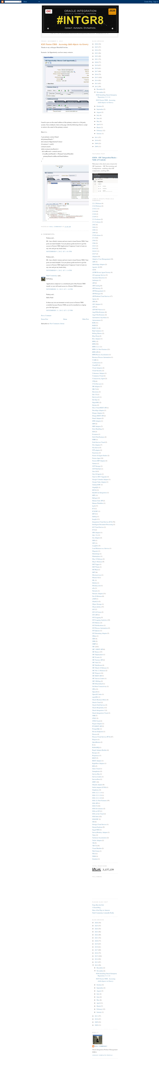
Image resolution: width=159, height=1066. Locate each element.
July (98, 115)
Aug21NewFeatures (98, 315)
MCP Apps (95, 564)
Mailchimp (95, 554)
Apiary (94, 299)
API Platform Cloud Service (101, 296)
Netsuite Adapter (97, 593)
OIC (93, 647)
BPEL (94, 341)
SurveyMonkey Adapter (99, 832)
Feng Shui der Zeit (98, 905)
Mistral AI (95, 577)
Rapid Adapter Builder (99, 750)
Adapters (95, 256)
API (93, 283)
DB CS (94, 389)
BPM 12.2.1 (96, 347)
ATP (93, 307)
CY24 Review (96, 384)
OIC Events (96, 657)
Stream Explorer (97, 827)
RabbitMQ (95, 747)
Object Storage (97, 604)
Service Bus (96, 774)
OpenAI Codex (97, 694)
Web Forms (95, 851)
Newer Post (44, 319)
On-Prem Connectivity (99, 686)
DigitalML (95, 402)
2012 (96, 86)
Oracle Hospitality (98, 708)
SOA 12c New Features (99, 800)
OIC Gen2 (95, 662)
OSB (93, 715)
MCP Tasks (95, 567)
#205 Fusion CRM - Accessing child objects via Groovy (105, 101)
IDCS (94, 514)
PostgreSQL (96, 729)
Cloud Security (97, 370)
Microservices (96, 575)
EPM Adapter (96, 421)
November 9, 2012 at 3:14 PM (59, 270)
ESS (93, 432)
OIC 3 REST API (97, 649)
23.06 (94, 214)
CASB (94, 360)
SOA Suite (95, 816)
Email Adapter (96, 418)
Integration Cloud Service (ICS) (102, 522)
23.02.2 (94, 209)
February (100, 130)
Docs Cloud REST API (99, 408)
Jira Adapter (96, 538)
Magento (95, 551)
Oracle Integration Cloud (100, 713)
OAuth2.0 (95, 601)
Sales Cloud (96, 769)
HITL (94, 495)
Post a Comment (46, 315)
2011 (96, 137)
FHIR (94, 439)
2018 (96, 68)
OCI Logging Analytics (99, 620)
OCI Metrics (96, 623)
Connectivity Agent (98, 378)
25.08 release (96, 235)
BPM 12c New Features (99, 349)
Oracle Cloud (96, 702)
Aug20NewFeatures (98, 312)
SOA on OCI (96, 811)
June (98, 118)
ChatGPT (95, 365)
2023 (96, 53)
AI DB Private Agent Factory (101, 272)
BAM (94, 325)
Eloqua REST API (98, 416)
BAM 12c (95, 328)
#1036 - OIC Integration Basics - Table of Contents (104, 158)
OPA (93, 689)
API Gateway (96, 288)
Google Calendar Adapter (100, 479)
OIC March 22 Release (99, 668)
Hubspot (95, 498)
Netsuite (95, 591)
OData (94, 636)
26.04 (94, 248)
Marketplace (96, 556)
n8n (93, 588)
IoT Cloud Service (98, 527)
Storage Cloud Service (99, 824)
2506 (94, 243)
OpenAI (94, 692)
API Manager (96, 293)
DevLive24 (95, 397)
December (100, 89)
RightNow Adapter (98, 763)
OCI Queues (96, 631)
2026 (96, 44)
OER (93, 641)
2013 (96, 83)
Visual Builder (96, 848)
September (100, 109)
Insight (94, 519)
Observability (96, 607)
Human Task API (97, 501)
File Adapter (96, 445)
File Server (95, 447)
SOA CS (94, 806)
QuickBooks (96, 742)
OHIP (94, 644)
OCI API (95, 615)
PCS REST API (97, 726)
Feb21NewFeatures (98, 437)
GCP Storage (96, 466)
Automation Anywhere (99, 317)
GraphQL (95, 487)
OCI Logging (96, 617)
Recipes (94, 753)
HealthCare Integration (99, 493)
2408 (94, 232)
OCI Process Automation (100, 628)
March (99, 127)
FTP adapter (96, 450)
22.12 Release (96, 203)
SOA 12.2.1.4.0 (97, 798)
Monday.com (96, 586)
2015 (96, 77)
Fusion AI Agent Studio (99, 455)
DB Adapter (96, 386)
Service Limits (96, 777)
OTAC (94, 718)
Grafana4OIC (96, 485)
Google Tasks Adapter (99, 482)
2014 (96, 80)
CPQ (93, 381)
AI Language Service (98, 275)
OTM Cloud (96, 721)
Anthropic (95, 280)
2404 (94, 227)
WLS (93, 853)
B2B (93, 323)
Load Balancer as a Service (100, 548)
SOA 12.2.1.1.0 (97, 792)
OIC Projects (96, 673)
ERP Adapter (96, 426)
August (99, 112)
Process (94, 734)
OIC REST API (97, 676)
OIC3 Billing (96, 681)
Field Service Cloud (98, 442)
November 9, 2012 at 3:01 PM (59, 251)
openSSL (95, 697)
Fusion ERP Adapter (98, 461)
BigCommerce (96, 331)
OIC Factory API (97, 660)
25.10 (94, 238)
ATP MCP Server (97, 309)
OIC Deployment (97, 654)
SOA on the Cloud (98, 814)
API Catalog (96, 286)
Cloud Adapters (97, 368)
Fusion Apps (96, 458)
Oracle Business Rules (99, 700)
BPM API (95, 352)
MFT (93, 572)
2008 (96, 146)
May (98, 121)
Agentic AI (95, 267)
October (99, 106)
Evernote (95, 434)
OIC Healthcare (97, 665)
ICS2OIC (95, 511)
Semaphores (96, 771)
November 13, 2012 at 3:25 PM (59, 310)
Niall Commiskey (51, 276)
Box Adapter (96, 339)
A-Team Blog (96, 907)
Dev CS (94, 394)
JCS (93, 530)
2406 (94, 230)
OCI (93, 609)
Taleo (94, 835)
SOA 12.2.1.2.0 (97, 795)
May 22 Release (97, 559)
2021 (96, 59)
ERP (93, 424)
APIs (93, 301)
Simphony (95, 790)
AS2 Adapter (96, 304)
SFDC (94, 782)
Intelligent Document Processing (102, 524)
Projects (94, 739)
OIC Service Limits (98, 678)
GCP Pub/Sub (96, 469)
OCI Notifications (97, 625)
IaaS (93, 506)
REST (94, 758)
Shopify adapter (97, 785)
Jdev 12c (95, 535)
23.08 (94, 216)
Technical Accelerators (99, 838)
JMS (93, 540)
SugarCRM (95, 830)
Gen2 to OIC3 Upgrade (99, 477)
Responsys (95, 755)
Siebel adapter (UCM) (99, 787)
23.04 (94, 211)
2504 (94, 240)
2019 (96, 65)
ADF (93, 262)
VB (93, 843)
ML (93, 580)
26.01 (94, 246)
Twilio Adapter (97, 840)
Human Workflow (97, 503)
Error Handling (97, 429)
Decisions (95, 392)
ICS (93, 509)
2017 (96, 71)
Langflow (95, 546)
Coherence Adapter (98, 373)
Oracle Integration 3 (98, 710)
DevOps (94, 400)
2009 (96, 143)
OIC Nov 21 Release (98, 670)
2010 (96, 140)
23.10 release (96, 219)
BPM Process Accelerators (100, 355)
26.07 (94, 254)
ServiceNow (96, 779)
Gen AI (94, 471)
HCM (94, 490)
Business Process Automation (101, 357)
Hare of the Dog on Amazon (101, 910)
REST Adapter (96, 761)
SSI (93, 822)
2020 (96, 62)
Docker (94, 405)
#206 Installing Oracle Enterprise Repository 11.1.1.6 (106, 96)
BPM (94, 344)
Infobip (94, 516)
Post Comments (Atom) (57, 323)
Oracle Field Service (98, 705)
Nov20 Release (97, 596)
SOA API (95, 803)
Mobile (94, 583)
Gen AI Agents (96, 474)
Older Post (85, 319)
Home (65, 319)
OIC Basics (95, 652)
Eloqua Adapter (97, 413)
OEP (93, 639)
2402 (94, 225)
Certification (96, 363)
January (99, 133)
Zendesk (95, 859)
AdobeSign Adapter (98, 264)
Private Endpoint (97, 731)
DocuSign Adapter (98, 410)
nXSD (94, 599)
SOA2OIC (95, 819)
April (98, 124)
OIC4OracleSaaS (97, 684)
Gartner (94, 463)
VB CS (94, 846)
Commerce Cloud (97, 376)
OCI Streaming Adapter (99, 633)
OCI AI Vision (96, 612)
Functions (95, 453)
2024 (96, 50)
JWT (93, 543)
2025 (96, 47)
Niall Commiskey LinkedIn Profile (103, 913)
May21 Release (97, 562)
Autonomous (96, 320)
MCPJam (95, 570)
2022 (96, 56)
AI (93, 270)
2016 (96, 74)
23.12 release (96, 222)
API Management (97, 291)
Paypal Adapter (97, 724)
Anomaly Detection (98, 278)
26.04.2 (94, 251)
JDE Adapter (96, 532)
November (100, 92)
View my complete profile (102, 1055)
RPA (93, 766)
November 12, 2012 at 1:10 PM (59, 289)
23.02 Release (96, 206)
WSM (94, 856)
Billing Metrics (97, 333)
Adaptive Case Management (101, 259)
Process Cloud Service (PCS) (101, 737)
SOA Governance (97, 808)
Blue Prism (95, 336)
